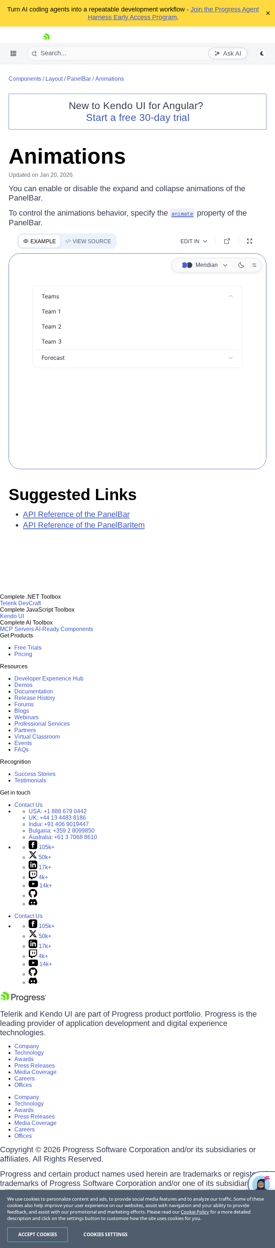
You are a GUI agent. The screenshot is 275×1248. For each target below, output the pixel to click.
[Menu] (13, 53)
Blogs (21, 711)
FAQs (21, 750)
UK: (57, 818)
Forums (24, 704)
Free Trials (28, 648)
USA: (58, 811)
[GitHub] (33, 896)
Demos (23, 685)
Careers (24, 1078)
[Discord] (33, 904)
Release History (34, 698)
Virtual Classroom (37, 737)
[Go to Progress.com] (23, 1000)
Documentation (33, 691)
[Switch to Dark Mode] (241, 265)
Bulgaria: (62, 831)
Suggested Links (73, 494)
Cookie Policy (195, 1212)
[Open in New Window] (227, 241)
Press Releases (34, 1066)
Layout (54, 79)
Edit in (189, 241)
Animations (109, 79)
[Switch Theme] (262, 53)
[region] (137, 1219)
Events (23, 743)
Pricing (23, 654)
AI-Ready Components (64, 629)
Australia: (63, 837)
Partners (25, 730)
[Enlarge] (249, 241)
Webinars (26, 717)
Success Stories (35, 774)
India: (59, 824)
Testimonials (30, 780)
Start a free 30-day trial (137, 117)
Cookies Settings (105, 1234)
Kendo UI (12, 616)
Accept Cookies (37, 1234)
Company (26, 1046)
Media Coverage (35, 1072)
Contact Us (28, 805)
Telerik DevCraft (20, 603)
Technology (29, 1053)
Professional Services (42, 724)
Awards (24, 1059)
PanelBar (79, 79)
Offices (23, 1085)
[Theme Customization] (254, 265)
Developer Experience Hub (48, 678)
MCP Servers (17, 629)
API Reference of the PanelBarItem (84, 525)
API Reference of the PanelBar (76, 514)
